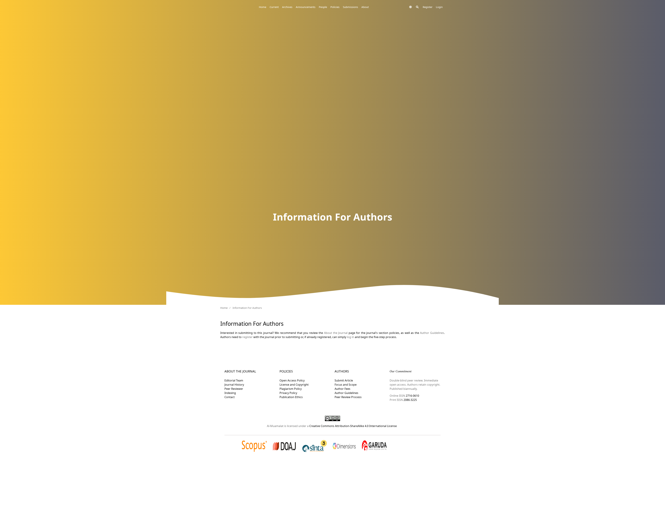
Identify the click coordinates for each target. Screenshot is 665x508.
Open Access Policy (292, 380)
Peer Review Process (348, 397)
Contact (229, 397)
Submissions (350, 7)
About (365, 7)
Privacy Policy (288, 393)
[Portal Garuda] (374, 446)
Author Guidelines (432, 333)
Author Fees (342, 389)
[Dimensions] (344, 446)
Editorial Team (233, 380)
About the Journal (336, 333)
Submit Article (344, 380)
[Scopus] (254, 446)
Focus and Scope (346, 384)
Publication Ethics (291, 397)
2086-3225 (410, 400)
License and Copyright (294, 384)
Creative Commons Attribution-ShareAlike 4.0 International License (353, 426)
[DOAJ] (284, 446)
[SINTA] (314, 446)
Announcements (305, 7)
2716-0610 (412, 396)
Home (262, 7)
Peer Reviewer (233, 389)
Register (427, 7)
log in (350, 337)
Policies (334, 7)
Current (274, 7)
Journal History (234, 384)
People (323, 7)
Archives (287, 7)
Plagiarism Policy (291, 389)
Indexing (230, 393)
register (247, 337)
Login (439, 7)
